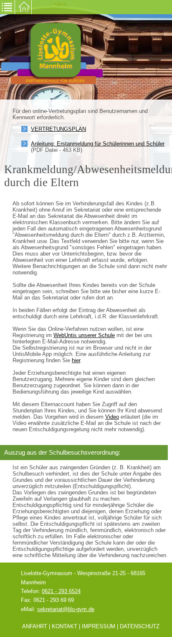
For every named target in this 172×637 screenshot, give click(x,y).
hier (76, 360)
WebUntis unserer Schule (84, 335)
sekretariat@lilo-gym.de (65, 609)
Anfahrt (34, 626)
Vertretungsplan (58, 129)
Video (112, 417)
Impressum (98, 626)
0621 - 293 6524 (61, 591)
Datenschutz (139, 626)
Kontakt (64, 626)
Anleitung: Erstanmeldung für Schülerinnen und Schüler (97, 144)
